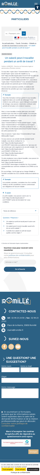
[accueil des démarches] (20, 29)
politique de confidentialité (19, 255)
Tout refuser (20, 469)
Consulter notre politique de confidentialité (14, 424)
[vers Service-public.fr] (25, 38)
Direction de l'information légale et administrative (15, 243)
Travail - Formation (22, 43)
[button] (37, 7)
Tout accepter (7, 469)
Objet (4, 376)
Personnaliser (33, 469)
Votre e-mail (26, 366)
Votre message (8, 387)
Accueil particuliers (8, 43)
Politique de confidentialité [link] (20, 472)
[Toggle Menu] (36, 4)
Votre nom (6, 366)
